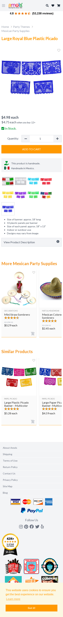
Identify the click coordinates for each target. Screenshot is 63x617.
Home (5, 26)
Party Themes (21, 26)
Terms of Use (10, 460)
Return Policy (10, 467)
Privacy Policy (10, 479)
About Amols (10, 447)
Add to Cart (31, 149)
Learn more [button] (13, 599)
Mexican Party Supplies (15, 30)
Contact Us (9, 473)
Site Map (7, 486)
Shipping (7, 454)
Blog (5, 492)
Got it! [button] (31, 608)
